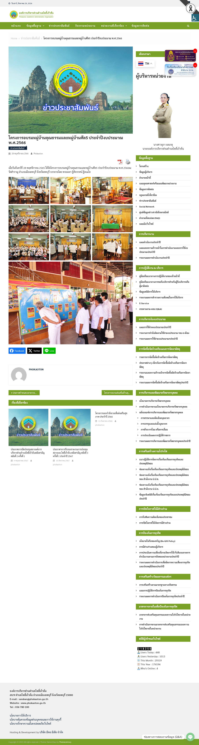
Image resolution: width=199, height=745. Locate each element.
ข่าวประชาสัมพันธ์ (59, 25)
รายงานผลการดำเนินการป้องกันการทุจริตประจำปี (162, 596)
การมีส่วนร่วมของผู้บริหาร (151, 546)
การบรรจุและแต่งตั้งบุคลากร (154, 423)
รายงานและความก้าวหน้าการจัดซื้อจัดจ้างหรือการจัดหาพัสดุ (164, 374)
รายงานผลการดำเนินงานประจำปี (154, 257)
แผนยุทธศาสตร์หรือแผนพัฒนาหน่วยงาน (158, 183)
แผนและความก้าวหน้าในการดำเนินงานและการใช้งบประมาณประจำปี (163, 250)
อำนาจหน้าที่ (145, 177)
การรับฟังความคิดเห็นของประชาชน (155, 517)
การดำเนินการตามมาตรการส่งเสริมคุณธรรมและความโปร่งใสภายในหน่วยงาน (164, 626)
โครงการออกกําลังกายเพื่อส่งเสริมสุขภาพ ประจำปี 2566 (111, 415)
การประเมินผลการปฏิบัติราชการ (155, 435)
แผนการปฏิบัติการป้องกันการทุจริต (155, 590)
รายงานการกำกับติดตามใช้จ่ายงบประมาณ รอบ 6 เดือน (164, 333)
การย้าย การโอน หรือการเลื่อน (154, 429)
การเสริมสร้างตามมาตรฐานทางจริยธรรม (158, 584)
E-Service (144, 303)
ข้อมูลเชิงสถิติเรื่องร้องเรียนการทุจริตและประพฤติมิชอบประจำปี (164, 496)
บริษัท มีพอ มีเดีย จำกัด (51, 732)
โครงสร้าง (143, 166)
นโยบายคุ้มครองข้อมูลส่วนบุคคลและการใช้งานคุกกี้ (35, 719)
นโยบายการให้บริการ (20, 715)
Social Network (146, 206)
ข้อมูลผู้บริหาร (145, 172)
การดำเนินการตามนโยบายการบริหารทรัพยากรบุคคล (163, 406)
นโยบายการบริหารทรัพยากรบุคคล (155, 400)
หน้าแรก (16, 25)
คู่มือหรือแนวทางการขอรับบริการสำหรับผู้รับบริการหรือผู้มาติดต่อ (164, 283)
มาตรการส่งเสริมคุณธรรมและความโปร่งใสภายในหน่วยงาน (164, 616)
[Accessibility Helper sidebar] (195, 17)
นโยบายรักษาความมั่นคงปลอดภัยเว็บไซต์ (30, 723)
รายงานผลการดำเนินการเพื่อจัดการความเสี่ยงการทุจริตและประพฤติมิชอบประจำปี (164, 564)
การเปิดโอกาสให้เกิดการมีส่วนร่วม (155, 522)
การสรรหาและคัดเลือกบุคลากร (155, 418)
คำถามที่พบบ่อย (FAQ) (149, 218)
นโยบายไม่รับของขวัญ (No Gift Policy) (157, 541)
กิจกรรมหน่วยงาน (85, 25)
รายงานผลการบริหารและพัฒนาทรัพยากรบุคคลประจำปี (164, 441)
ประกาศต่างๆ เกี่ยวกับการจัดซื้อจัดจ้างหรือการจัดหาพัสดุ (163, 364)
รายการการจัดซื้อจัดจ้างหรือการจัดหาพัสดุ (158, 357)
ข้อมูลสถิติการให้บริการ (149, 291)
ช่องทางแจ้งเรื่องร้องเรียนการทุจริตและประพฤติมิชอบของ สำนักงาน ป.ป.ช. (164, 477)
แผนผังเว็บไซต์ (146, 223)
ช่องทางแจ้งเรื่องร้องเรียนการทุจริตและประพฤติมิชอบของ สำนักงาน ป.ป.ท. (164, 486)
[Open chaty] (190, 737)
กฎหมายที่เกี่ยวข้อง (148, 195)
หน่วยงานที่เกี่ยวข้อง (112, 25)
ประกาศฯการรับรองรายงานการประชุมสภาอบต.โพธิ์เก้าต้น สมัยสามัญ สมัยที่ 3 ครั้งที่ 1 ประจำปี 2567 (70, 453)
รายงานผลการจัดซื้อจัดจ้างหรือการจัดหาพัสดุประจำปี (163, 382)
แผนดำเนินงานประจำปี (150, 242)
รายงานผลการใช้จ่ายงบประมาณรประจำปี (158, 338)
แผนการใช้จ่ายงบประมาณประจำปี (155, 327)
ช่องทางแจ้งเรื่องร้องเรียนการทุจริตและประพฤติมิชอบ (164, 469)
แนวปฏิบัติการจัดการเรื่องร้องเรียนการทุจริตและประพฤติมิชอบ (161, 461)
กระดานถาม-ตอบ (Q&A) (150, 309)
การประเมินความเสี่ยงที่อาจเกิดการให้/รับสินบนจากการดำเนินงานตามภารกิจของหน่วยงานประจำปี (164, 554)
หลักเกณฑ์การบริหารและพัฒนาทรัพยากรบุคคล (161, 412)
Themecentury (65, 742)
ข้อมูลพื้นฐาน (34, 25)
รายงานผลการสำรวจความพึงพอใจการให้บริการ (161, 297)
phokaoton (38, 153)
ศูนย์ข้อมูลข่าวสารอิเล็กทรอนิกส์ (154, 212)
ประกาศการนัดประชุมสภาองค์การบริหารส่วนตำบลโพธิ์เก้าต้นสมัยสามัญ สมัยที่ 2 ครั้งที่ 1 (28, 453)
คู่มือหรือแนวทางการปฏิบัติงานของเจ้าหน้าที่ (159, 276)
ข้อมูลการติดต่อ (140, 25)
